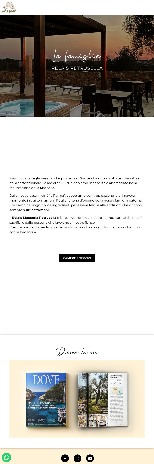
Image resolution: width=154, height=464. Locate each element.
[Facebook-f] (65, 458)
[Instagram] (78, 458)
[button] (77, 258)
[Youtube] (90, 458)
